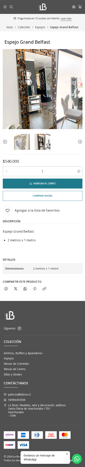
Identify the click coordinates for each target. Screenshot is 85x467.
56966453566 (17, 400)
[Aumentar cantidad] (79, 171)
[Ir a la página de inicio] (42, 7)
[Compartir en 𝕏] (15, 288)
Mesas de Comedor (16, 363)
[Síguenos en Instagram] (19, 328)
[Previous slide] (6, 142)
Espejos (40, 27)
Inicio (10, 27)
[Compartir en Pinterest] (34, 288)
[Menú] (5, 7)
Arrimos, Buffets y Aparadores (23, 353)
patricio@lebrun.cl (19, 394)
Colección (24, 27)
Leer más (66, 18)
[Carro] (80, 7)
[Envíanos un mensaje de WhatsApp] (77, 459)
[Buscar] (11, 7)
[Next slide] (79, 142)
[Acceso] (73, 7)
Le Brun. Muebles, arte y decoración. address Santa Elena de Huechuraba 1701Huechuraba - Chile (37, 410)
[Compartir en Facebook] (6, 288)
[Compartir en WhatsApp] (25, 288)
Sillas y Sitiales (13, 374)
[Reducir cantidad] (6, 171)
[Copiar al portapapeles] (44, 288)
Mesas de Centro (15, 369)
